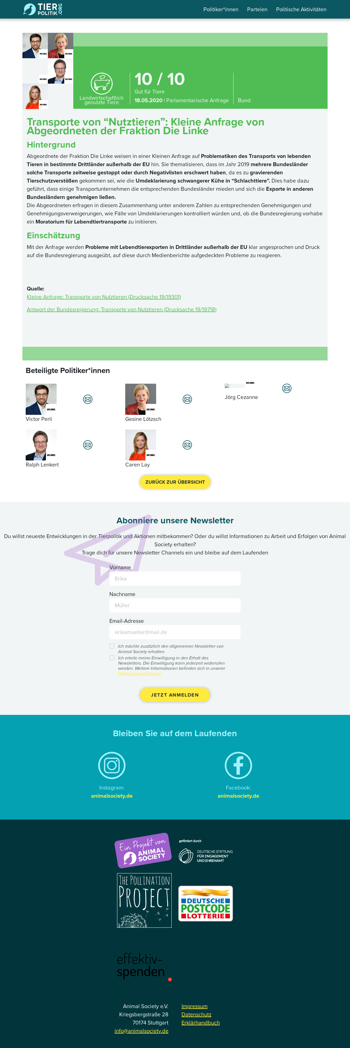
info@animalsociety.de (141, 1031)
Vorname (120, 567)
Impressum (195, 1006)
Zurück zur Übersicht (175, 482)
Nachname (122, 594)
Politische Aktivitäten (301, 9)
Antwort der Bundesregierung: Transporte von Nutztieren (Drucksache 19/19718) (122, 309)
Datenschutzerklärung (139, 673)
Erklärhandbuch (201, 1022)
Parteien (257, 9)
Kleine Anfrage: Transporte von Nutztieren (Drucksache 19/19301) (104, 297)
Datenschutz (196, 1014)
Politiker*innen (220, 9)
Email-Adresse (126, 621)
